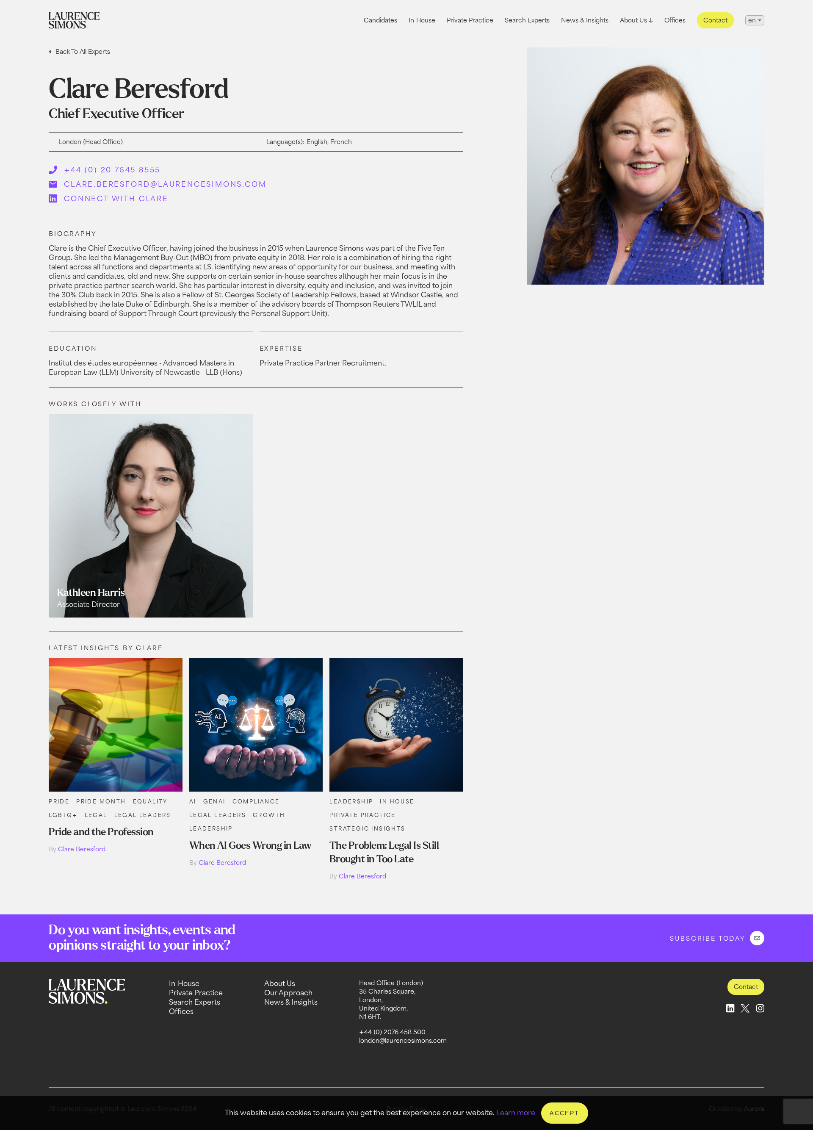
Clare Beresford (81, 849)
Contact (715, 20)
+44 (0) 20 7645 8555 (112, 170)
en (752, 20)
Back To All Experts (82, 51)
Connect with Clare (116, 198)
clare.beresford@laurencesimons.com (165, 184)
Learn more (515, 1112)
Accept (564, 1113)
